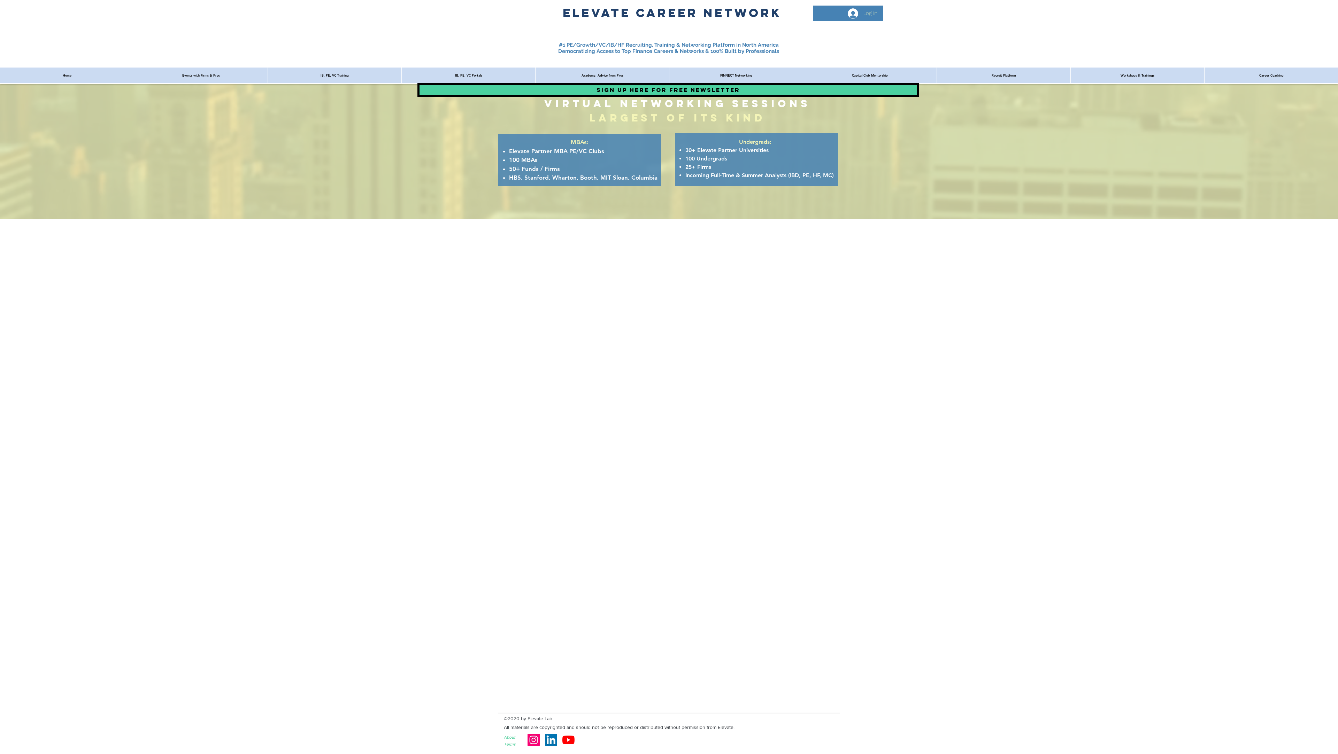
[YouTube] (568, 740)
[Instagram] (534, 740)
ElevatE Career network (672, 12)
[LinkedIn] (551, 740)
